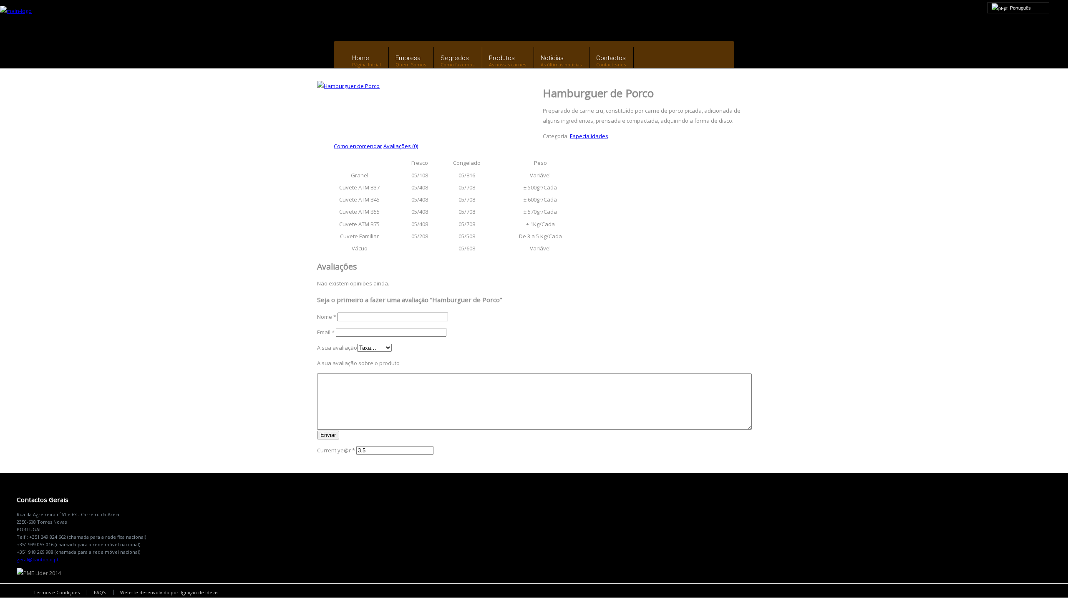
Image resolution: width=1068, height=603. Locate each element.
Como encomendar (358, 146)
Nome (326, 316)
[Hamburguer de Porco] (348, 86)
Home (360, 58)
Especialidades (589, 136)
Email (326, 332)
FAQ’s (100, 592)
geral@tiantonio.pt (37, 559)
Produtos (502, 58)
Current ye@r (336, 450)
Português (1019, 7)
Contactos (611, 58)
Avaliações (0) (400, 146)
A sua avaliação (337, 347)
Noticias (552, 58)
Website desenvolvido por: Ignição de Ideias (169, 592)
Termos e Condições (56, 592)
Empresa (408, 58)
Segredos (455, 58)
